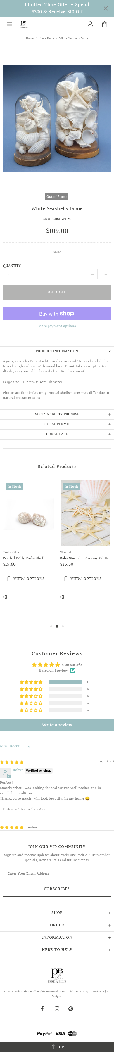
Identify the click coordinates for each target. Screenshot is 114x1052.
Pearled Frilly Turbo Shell (23, 558)
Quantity (12, 266)
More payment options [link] (57, 326)
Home (30, 38)
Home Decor (46, 38)
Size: (57, 252)
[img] (12, 762)
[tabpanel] (28, 549)
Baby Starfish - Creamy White (84, 558)
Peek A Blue (23, 24)
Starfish (66, 552)
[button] (31, 682)
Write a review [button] (57, 725)
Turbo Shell (12, 552)
